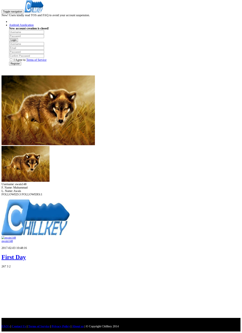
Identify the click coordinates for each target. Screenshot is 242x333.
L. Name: (7, 191)
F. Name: (7, 187)
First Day (14, 257)
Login (13, 40)
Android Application (21, 25)
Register (15, 63)
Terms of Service (36, 59)
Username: (8, 184)
